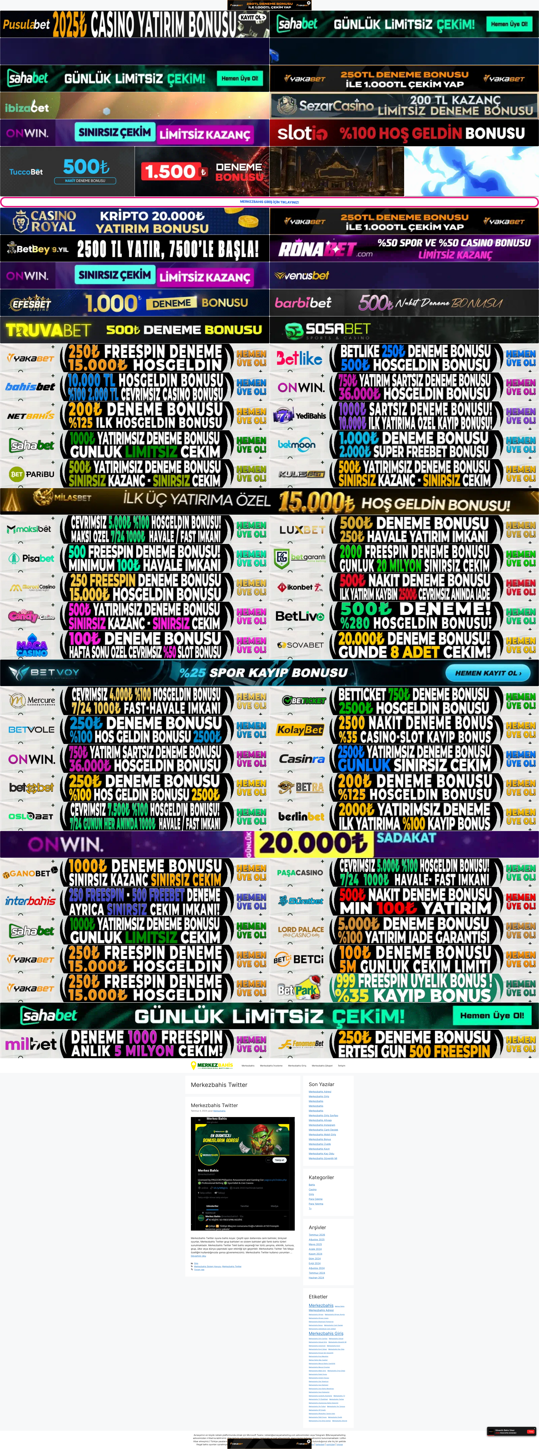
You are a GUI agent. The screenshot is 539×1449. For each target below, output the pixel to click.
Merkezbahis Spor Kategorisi (319, 1392)
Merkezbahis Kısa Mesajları (318, 1356)
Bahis (312, 1184)
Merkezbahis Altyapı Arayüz (335, 1314)
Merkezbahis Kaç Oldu (321, 1153)
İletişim (341, 1065)
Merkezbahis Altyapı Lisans (318, 1318)
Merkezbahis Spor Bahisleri (318, 1385)
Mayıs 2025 (315, 1244)
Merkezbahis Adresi (320, 1091)
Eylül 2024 (315, 1263)
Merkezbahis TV (339, 1396)
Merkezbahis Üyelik (320, 1144)
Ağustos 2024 (317, 1268)
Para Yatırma (316, 1203)
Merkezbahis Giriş (297, 1065)
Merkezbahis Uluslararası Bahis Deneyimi (323, 1403)
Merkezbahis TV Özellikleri (318, 1399)
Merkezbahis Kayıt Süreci (318, 1349)
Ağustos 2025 (317, 1239)
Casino (313, 1189)
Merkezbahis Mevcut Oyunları (319, 1367)
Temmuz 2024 (317, 1273)
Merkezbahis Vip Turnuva (336, 1406)
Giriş (196, 1263)
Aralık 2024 (315, 1249)
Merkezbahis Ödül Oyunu (318, 1417)
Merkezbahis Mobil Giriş (322, 1134)
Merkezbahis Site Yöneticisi (318, 1381)
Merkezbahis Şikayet (322, 1065)
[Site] (134, 358)
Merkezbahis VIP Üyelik (317, 1410)
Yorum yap (199, 1269)
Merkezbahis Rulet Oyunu (318, 1374)
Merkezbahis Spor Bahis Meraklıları (321, 1389)
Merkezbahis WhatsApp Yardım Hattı (322, 1414)
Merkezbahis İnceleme (271, 1065)
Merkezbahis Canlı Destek (323, 1129)
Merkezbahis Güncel (336, 1339)
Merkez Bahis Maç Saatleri (318, 1360)
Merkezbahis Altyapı (320, 1120)
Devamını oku (198, 1256)
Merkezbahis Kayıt (319, 1148)
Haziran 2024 (316, 1277)
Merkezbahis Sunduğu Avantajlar (320, 1396)
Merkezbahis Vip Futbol (317, 1406)
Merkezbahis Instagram (322, 1125)
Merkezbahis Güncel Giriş (318, 1342)
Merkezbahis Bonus (320, 1139)
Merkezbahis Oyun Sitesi (336, 1371)
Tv (310, 1208)
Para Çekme (316, 1199)
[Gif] (269, 501)
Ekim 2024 (315, 1258)
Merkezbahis (248, 1065)
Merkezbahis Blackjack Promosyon (321, 1322)
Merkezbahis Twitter (214, 1105)
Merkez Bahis (339, 1306)
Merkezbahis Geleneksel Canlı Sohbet (322, 1329)
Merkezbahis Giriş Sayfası (323, 1115)
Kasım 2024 (315, 1253)
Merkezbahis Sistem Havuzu (207, 1266)
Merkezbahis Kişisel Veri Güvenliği (321, 1353)
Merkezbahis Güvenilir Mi (323, 1158)
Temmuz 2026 (317, 1234)
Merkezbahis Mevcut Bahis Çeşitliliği (322, 1363)
